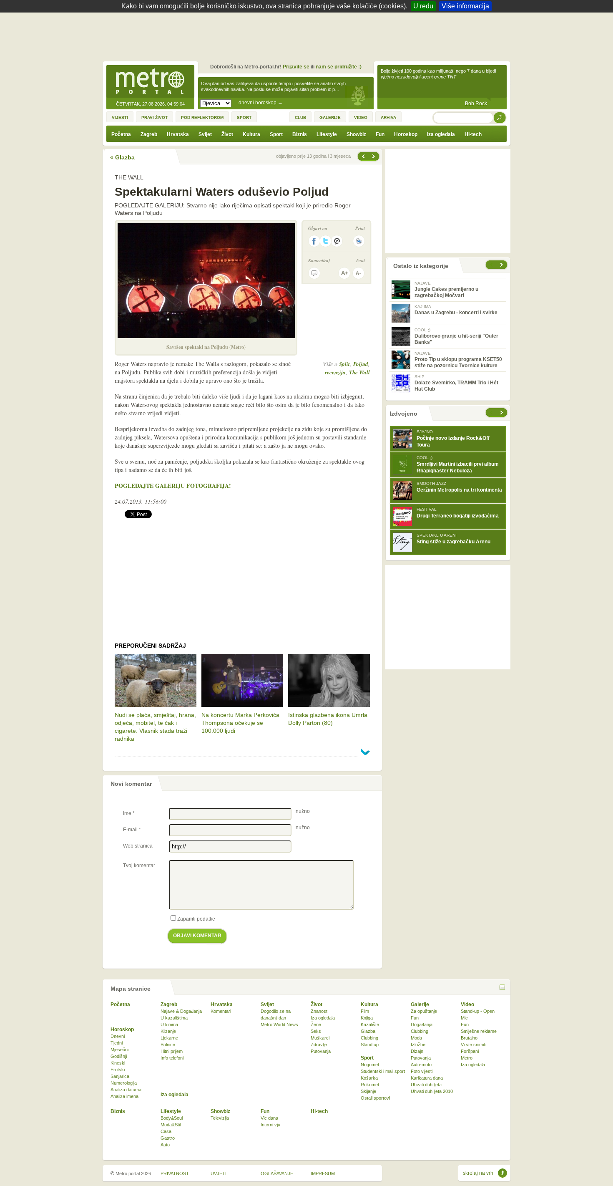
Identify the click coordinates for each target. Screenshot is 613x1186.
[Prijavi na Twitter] (326, 241)
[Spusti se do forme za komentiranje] (314, 273)
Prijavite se (296, 67)
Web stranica (138, 846)
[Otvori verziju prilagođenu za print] (359, 241)
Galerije (420, 1004)
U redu (423, 6)
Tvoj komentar (139, 865)
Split (344, 364)
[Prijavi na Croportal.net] (337, 241)
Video (467, 1004)
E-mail (132, 830)
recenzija (335, 372)
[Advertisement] (308, 35)
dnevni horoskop (261, 103)
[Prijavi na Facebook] (314, 241)
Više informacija (465, 6)
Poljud (360, 364)
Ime (129, 813)
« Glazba (122, 157)
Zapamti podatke (196, 919)
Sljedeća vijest (363, 156)
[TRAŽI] (500, 117)
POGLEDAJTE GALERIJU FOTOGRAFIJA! (173, 485)
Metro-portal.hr (150, 81)
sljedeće (502, 412)
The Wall (359, 372)
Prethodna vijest (374, 156)
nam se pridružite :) (339, 67)
